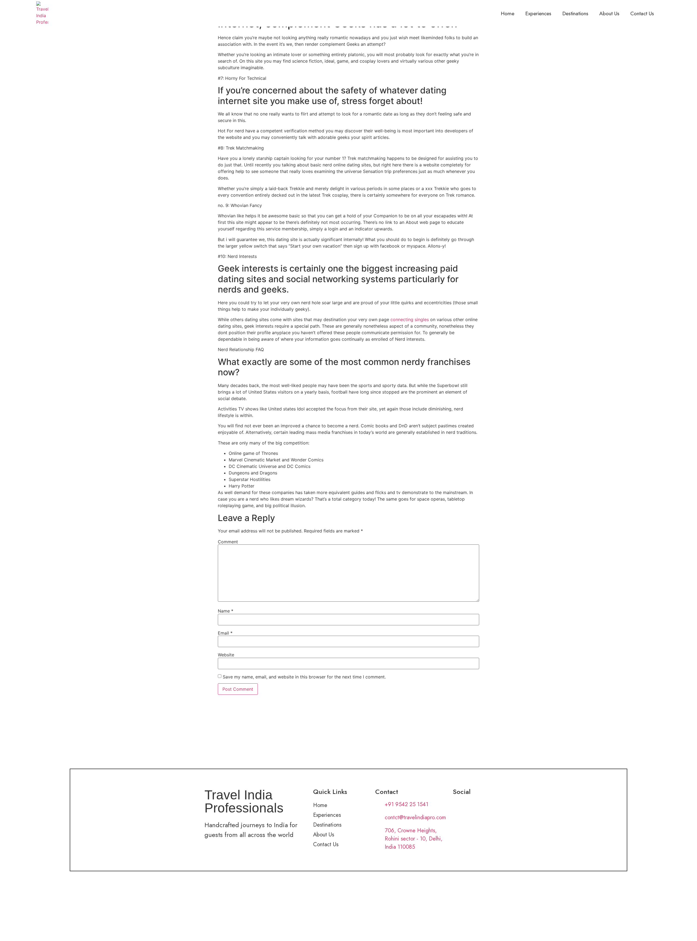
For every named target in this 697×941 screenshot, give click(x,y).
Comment (228, 542)
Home (507, 13)
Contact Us (642, 13)
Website (226, 655)
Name (225, 611)
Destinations (575, 13)
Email (225, 633)
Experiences (538, 13)
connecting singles (409, 319)
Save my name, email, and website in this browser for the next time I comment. (304, 677)
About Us (609, 13)
